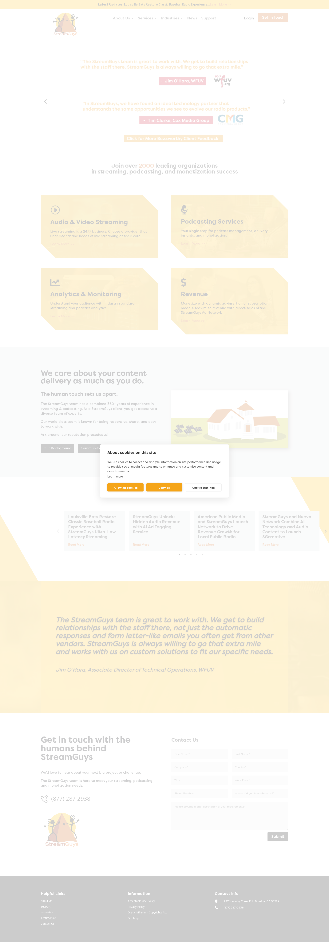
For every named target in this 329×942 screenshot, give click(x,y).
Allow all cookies (125, 487)
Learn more (115, 476)
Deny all (164, 487)
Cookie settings (203, 487)
